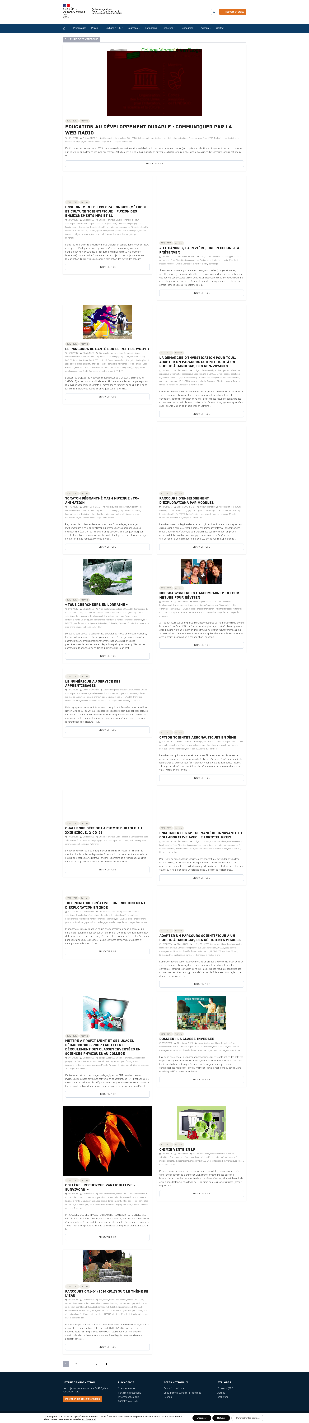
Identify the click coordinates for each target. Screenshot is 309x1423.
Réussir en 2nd (97, 234)
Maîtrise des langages (74, 142)
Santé (85, 371)
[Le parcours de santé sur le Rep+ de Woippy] (107, 307)
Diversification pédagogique (129, 223)
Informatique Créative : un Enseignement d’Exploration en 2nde (105, 905)
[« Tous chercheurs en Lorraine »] (107, 561)
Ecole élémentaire (137, 357)
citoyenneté (103, 1300)
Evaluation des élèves (116, 360)
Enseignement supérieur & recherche (182, 1392)
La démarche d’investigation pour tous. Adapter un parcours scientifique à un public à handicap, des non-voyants (197, 362)
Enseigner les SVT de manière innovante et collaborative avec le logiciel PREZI (201, 835)
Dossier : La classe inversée (186, 1039)
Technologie (213, 264)
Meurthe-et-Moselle (92, 142)
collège (123, 138)
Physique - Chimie (82, 234)
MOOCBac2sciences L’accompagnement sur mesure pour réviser (199, 595)
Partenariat (69, 234)
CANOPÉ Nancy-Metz (129, 1401)
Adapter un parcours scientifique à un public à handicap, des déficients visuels (200, 938)
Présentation (79, 28)
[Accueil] (67, 28)
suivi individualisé (208, 612)
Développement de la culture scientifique (171, 138)
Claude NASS (89, 220)
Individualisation (94, 1061)
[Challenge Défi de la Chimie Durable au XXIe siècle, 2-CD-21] (107, 792)
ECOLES (68, 360)
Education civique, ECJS (83, 360)
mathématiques (71, 518)
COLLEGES (131, 138)
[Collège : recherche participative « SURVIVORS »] (107, 1108)
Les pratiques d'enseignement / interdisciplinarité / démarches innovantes (96, 364)
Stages (79, 627)
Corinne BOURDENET (186, 256)
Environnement (206, 260)
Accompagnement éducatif (204, 602)
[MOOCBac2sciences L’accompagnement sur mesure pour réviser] (201, 561)
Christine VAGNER (91, 690)
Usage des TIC (107, 142)
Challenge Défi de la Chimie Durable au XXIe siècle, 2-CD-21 (103, 830)
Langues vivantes (113, 697)
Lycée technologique (130, 231)
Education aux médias (198, 138)
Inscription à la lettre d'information (82, 1399)
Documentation (131, 693)
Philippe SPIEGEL (90, 138)
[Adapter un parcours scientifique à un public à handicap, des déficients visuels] (201, 892)
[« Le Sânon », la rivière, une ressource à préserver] (201, 177)
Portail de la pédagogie (129, 1392)
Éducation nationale (174, 1388)
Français (130, 360)
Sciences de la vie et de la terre (117, 234)
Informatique (70, 514)
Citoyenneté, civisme (110, 138)
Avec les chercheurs (107, 609)
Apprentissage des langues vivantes (118, 690)
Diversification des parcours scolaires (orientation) (96, 223)
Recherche (222, 1397)
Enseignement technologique (206, 510)
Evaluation (218, 138)
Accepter (201, 1417)
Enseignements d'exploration (77, 227)
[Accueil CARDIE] (92, 13)
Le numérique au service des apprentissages (93, 683)
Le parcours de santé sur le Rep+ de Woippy (107, 349)
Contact (220, 28)
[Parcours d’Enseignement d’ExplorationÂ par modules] (201, 428)
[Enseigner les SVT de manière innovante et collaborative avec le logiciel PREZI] (201, 792)
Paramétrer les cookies (248, 1417)
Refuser (221, 1417)
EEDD (210, 138)
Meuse (240, 1161)
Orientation (164, 518)
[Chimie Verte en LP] (201, 1108)
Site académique (126, 1388)
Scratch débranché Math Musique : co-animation (102, 500)
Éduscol (168, 1397)
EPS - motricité (101, 360)
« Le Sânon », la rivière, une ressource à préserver (199, 250)
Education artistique (131, 510)
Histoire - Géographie (87, 1310)
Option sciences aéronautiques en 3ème (197, 737)
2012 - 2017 (72, 121)
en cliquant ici (89, 1419)
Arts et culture (112, 507)
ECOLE (126, 357)
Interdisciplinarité (231, 138)
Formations (151, 28)
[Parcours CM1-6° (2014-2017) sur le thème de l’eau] (107, 1251)
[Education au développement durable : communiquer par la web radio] (154, 46)
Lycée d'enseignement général (108, 231)
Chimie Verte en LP (177, 1149)
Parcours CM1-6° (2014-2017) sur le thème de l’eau (106, 1293)
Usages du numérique (123, 142)
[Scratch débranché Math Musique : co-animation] (107, 428)
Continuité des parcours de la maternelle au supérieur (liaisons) (110, 612)
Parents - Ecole (141, 364)
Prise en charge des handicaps (182, 955)
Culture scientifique (145, 138)
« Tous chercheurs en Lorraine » (96, 605)
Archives (84, 121)
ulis (108, 701)
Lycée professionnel (215, 1161)
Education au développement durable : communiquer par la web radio (148, 130)
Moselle (142, 231)
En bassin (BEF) (114, 28)
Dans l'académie (82, 616)
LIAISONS (107, 1314)
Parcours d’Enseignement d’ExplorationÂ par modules (186, 500)
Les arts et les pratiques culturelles (106, 514)
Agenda (221, 1392)
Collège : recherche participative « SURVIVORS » (100, 1187)
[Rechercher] (214, 12)
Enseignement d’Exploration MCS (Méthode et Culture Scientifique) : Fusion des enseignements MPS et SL (106, 211)
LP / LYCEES (90, 231)
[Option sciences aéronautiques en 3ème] (201, 670)
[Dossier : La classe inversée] (201, 998)
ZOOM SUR (135, 701)
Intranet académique (128, 1397)
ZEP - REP (118, 371)
